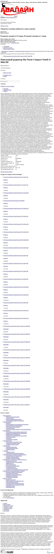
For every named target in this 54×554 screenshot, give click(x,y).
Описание (5, 88)
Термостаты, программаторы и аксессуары (16, 435)
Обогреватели (4, 51)
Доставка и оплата (7, 47)
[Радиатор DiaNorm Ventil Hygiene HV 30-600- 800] (15, 302)
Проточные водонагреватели (13, 427)
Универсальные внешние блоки (13, 419)
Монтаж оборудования (8, 49)
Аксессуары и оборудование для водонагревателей (18, 429)
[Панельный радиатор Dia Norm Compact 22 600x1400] (16, 349)
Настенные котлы (10, 487)
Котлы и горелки (7, 478)
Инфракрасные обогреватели (13, 434)
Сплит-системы (10, 418)
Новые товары (6, 504)
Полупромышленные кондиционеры (15, 420)
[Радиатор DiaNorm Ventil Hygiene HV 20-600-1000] (15, 240)
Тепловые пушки (7, 440)
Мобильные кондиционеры (12, 416)
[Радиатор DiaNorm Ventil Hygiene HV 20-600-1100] (15, 208)
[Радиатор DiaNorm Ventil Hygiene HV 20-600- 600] (15, 263)
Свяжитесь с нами (7, 507)
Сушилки (5, 450)
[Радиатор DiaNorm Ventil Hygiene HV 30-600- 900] (15, 279)
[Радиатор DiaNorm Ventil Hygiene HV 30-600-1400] (15, 294)
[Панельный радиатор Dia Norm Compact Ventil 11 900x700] (17, 56)
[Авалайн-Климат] (17, 14)
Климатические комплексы (12, 465)
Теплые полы (6, 445)
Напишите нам (4, 1)
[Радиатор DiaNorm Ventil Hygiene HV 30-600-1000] (15, 287)
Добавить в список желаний (7, 86)
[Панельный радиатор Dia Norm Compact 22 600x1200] (16, 341)
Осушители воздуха (11, 467)
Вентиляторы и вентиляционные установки (14, 471)
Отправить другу (7, 75)
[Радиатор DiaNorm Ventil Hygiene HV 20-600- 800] (15, 216)
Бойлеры (8, 423)
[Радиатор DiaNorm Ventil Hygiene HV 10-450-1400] (15, 192)
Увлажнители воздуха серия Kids (14, 462)
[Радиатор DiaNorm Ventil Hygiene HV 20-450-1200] (15, 247)
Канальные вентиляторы (12, 473)
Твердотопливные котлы (12, 482)
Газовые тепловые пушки (12, 444)
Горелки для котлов (11, 479)
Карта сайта (6, 510)
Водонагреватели (7, 422)
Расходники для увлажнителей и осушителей (17, 469)
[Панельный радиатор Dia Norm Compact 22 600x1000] (16, 326)
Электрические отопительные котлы (15, 483)
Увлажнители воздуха (11, 460)
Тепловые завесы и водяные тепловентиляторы (14, 454)
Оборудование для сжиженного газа (15, 481)
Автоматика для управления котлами (15, 484)
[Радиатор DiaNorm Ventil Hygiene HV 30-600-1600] (15, 318)
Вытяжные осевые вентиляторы (14, 474)
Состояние (3, 68)
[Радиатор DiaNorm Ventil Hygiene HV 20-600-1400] (15, 224)
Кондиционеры (7, 415)
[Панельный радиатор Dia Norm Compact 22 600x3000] (16, 396)
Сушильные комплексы (12, 468)
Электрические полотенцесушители (15, 453)
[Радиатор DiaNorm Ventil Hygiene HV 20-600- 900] (15, 271)
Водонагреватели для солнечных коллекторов (17, 424)
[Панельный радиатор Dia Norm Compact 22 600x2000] (16, 373)
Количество (3, 81)
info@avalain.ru (10, 497)
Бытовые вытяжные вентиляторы (14, 472)
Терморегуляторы (10, 449)
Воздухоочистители (11, 464)
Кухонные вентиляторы (12, 477)
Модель (2, 65)
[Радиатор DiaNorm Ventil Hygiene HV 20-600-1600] (15, 232)
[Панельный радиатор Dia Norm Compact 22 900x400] (16, 404)
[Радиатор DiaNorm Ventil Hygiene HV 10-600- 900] (15, 177)
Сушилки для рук (10, 452)
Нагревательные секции (12, 448)
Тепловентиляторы (10, 437)
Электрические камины (12, 439)
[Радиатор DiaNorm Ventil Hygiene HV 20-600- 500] (15, 255)
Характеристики (7, 90)
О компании (6, 46)
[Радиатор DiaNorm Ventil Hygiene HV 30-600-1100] (15, 310)
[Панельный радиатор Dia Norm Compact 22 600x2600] (16, 389)
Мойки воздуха (10, 463)
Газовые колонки (10, 428)
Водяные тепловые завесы (12, 457)
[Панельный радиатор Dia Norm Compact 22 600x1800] (16, 365)
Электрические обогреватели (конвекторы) (16, 432)
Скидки (5, 503)
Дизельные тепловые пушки (13, 443)
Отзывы (5, 91)
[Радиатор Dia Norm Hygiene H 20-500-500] (13, 200)
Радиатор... (5, 179)
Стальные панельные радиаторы (22, 51)
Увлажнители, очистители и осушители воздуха (14, 459)
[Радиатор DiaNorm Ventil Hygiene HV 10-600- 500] (15, 185)
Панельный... (6, 328)
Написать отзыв (7, 72)
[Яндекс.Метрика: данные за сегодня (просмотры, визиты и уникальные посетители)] (50, 552)
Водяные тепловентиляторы (13, 458)
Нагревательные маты (11, 447)
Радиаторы (11, 51)
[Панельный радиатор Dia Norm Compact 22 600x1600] (16, 357)
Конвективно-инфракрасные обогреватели (16, 433)
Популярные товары (8, 505)
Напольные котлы (10, 486)
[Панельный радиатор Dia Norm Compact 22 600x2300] (16, 381)
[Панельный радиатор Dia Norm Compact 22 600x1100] (16, 334)
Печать (5, 76)
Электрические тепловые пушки (14, 442)
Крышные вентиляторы (12, 476)
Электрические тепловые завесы (14, 455)
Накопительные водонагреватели (14, 425)
